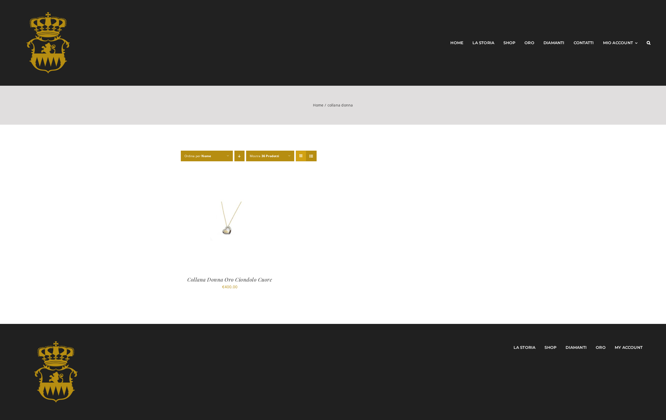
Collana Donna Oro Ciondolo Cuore (229, 279)
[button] (648, 43)
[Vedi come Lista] (311, 156)
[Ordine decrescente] (239, 156)
